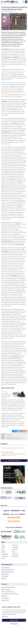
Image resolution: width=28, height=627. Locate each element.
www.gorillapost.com (12, 437)
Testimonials (4, 576)
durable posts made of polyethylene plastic (13, 71)
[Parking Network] (8, 1)
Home (3, 545)
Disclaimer (4, 595)
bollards (22, 514)
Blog (13, 551)
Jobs (2, 549)
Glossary (3, 578)
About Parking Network (7, 569)
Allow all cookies (14, 620)
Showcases (15, 545)
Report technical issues (7, 591)
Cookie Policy (5, 600)
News (2, 547)
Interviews (15, 547)
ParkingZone (14, 521)
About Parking (5, 567)
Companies (4, 553)
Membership (4, 574)
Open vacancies (5, 589)
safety (12, 514)
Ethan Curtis (9, 434)
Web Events (15, 556)
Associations (4, 556)
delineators (16, 510)
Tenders (3, 551)
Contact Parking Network (8, 587)
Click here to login (12, 455)
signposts (6, 510)
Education (15, 549)
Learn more (5, 616)
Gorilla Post (9, 435)
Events (3, 558)
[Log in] (26, 2)
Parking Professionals (7, 571)
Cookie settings (14, 623)
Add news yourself (14, 460)
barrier (16, 514)
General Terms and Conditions (9, 593)
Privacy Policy (5, 598)
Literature (15, 553)
